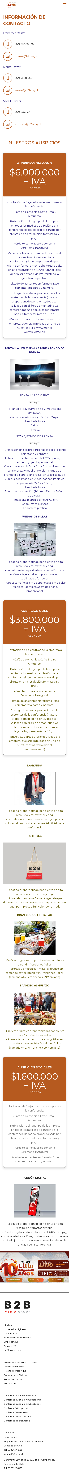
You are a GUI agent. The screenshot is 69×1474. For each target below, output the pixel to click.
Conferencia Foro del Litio (17, 1416)
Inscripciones (14, 1280)
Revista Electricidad (14, 1366)
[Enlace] (11, 5)
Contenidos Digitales (15, 1329)
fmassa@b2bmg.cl (26, 56)
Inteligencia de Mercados (17, 1337)
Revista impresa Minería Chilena (20, 1362)
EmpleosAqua (11, 1341)
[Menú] (64, 5)
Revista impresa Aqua (15, 1370)
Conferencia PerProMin (16, 1412)
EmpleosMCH (11, 1346)
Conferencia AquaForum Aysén (20, 1395)
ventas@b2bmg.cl (13, 1454)
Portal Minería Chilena (15, 1375)
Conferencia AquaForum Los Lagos (22, 1404)
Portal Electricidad (13, 1379)
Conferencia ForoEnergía (17, 1420)
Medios (8, 1325)
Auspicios (56, 1280)
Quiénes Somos (12, 1350)
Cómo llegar (35, 1280)
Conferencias (11, 1333)
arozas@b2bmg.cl (26, 90)
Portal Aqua (10, 1383)
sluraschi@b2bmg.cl (28, 124)
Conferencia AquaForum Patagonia (22, 1399)
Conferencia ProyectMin (16, 1408)
